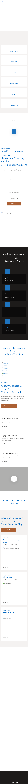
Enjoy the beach (8, 612)
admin (5, 544)
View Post (5, 567)
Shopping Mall (8, 577)
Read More (4, 426)
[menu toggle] (25, 2)
